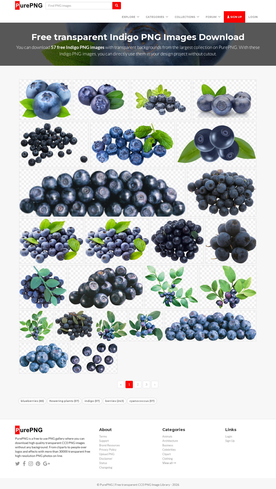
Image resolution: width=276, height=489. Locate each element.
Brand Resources (109, 445)
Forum (211, 17)
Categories (155, 17)
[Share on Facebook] (24, 464)
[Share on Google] (46, 464)
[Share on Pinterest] (38, 464)
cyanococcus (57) (142, 401)
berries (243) (114, 401)
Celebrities (169, 449)
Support (104, 440)
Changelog (105, 467)
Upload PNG (106, 454)
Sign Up (236, 17)
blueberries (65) (32, 401)
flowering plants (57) (64, 401)
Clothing (167, 458)
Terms (103, 436)
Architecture (170, 440)
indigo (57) (92, 401)
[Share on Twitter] (17, 464)
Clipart (166, 454)
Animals (167, 436)
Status (103, 463)
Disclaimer (105, 458)
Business (167, 445)
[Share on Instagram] (30, 464)
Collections (185, 17)
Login (253, 17)
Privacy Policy (107, 449)
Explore (129, 17)
